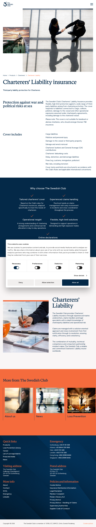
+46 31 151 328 (64, 445)
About (5, 485)
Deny (21, 282)
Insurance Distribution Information (63, 488)
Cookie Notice (55, 485)
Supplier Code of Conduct (60, 509)
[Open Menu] (92, 4)
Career (5, 451)
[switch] (37, 267)
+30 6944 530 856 (63, 447)
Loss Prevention (76, 416)
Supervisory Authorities (59, 506)
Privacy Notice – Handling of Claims (63, 503)
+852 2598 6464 (65, 455)
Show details (79, 276)
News (39, 416)
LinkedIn (6, 497)
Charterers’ (21, 75)
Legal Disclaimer (56, 491)
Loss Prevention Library (12, 448)
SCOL (5, 491)
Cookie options (88, 523)
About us (10, 416)
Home (5, 75)
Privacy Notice (55, 500)
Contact (6, 488)
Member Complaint (57, 494)
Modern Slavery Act (57, 497)
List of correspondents (11, 454)
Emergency (7, 494)
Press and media (9, 457)
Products (12, 75)
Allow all (75, 282)
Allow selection (48, 282)
